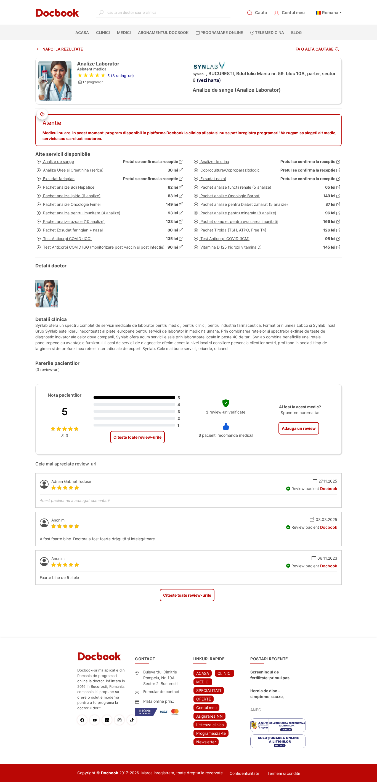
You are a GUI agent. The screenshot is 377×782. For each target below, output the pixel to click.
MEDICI (124, 32)
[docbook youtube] (96, 720)
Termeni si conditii (283, 773)
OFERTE (203, 699)
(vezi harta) (209, 80)
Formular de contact (161, 691)
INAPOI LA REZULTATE (62, 49)
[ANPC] (278, 725)
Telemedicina (269, 32)
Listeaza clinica (210, 724)
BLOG (296, 32)
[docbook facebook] (83, 720)
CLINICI (103, 32)
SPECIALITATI (208, 690)
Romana (330, 12)
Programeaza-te (211, 733)
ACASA (83, 32)
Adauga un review (299, 428)
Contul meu (293, 12)
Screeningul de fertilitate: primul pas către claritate (270, 675)
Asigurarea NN (209, 716)
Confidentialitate (244, 773)
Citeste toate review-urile (137, 437)
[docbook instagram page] (121, 720)
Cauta (261, 12)
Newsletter (206, 741)
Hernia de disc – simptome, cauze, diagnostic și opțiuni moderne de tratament (271, 693)
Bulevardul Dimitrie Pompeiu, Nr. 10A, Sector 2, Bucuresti (160, 678)
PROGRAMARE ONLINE (221, 32)
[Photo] (48, 293)
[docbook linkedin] (108, 720)
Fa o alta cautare (315, 49)
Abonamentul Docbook (163, 32)
